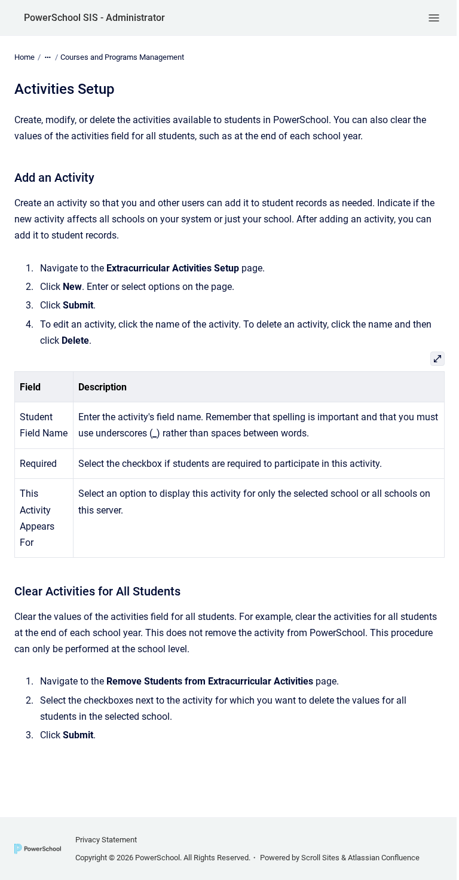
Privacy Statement (106, 839)
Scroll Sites (320, 857)
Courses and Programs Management (122, 57)
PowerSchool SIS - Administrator (94, 17)
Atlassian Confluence (384, 857)
